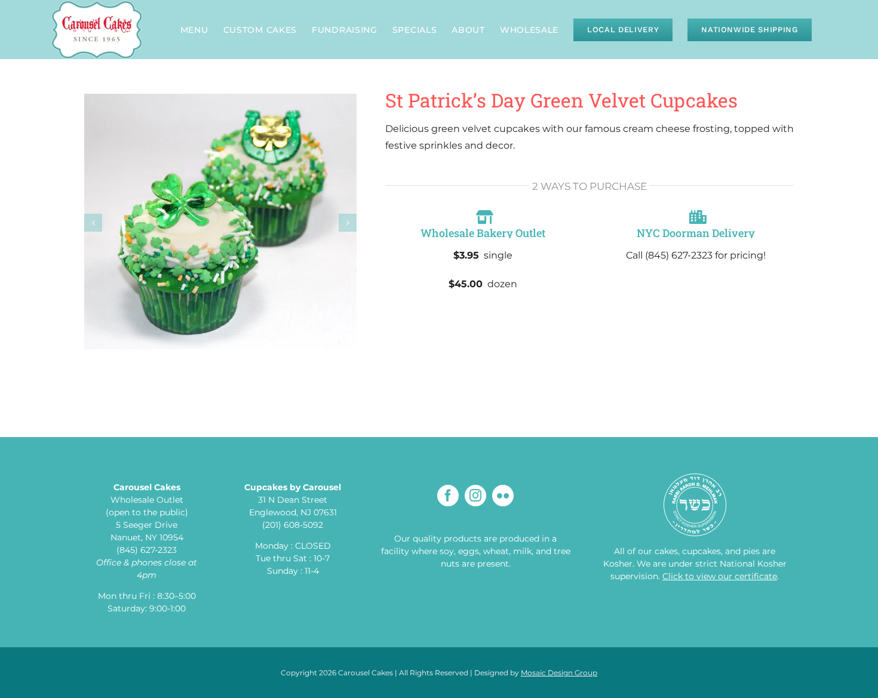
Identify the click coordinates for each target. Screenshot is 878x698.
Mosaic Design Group (559, 672)
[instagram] (475, 495)
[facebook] (448, 495)
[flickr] (503, 495)
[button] (93, 223)
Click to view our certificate (719, 576)
